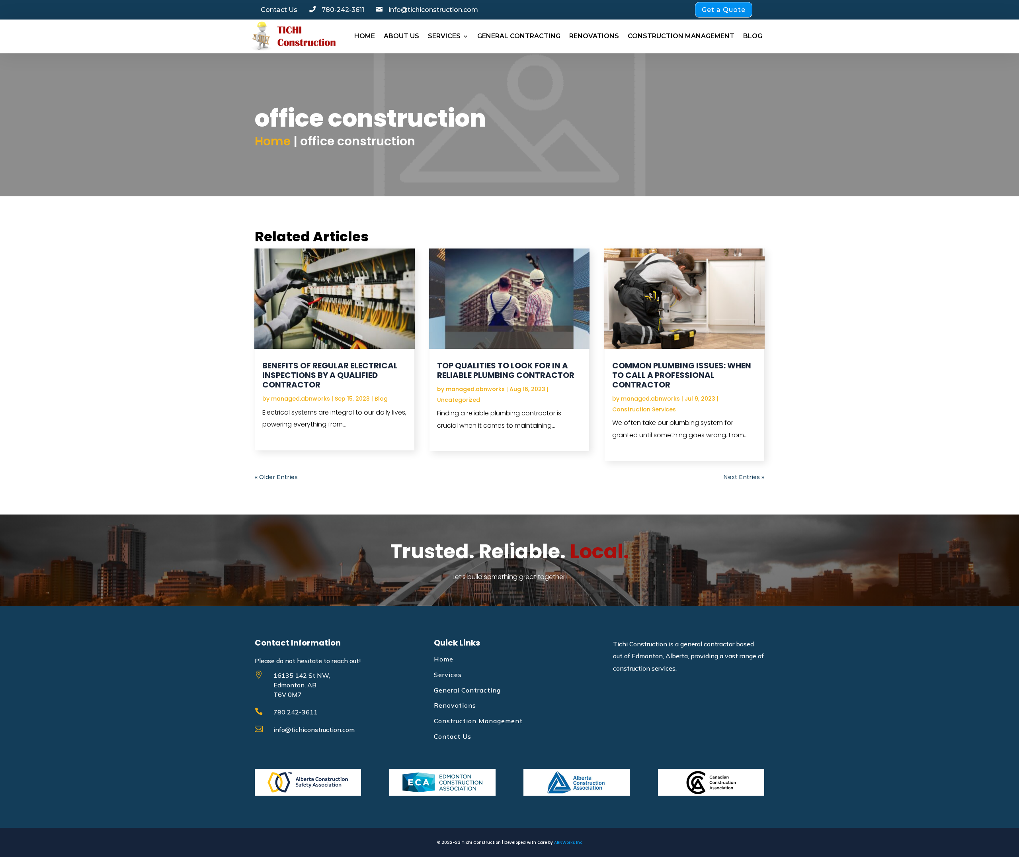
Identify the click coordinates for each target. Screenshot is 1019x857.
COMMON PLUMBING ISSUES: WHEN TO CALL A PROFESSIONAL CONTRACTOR (681, 375)
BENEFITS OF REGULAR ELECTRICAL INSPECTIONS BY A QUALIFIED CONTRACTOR (330, 375)
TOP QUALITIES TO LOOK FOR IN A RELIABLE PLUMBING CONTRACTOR (505, 370)
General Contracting (518, 36)
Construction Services (644, 409)
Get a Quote (724, 10)
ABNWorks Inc (568, 842)
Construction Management (681, 36)
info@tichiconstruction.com (314, 730)
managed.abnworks (300, 399)
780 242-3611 (295, 712)
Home (364, 36)
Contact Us (452, 736)
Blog (752, 36)
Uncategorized (458, 400)
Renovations (594, 36)
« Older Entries (276, 477)
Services (444, 36)
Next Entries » (743, 477)
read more (280, 436)
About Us (401, 36)
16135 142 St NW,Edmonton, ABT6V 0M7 (301, 685)
